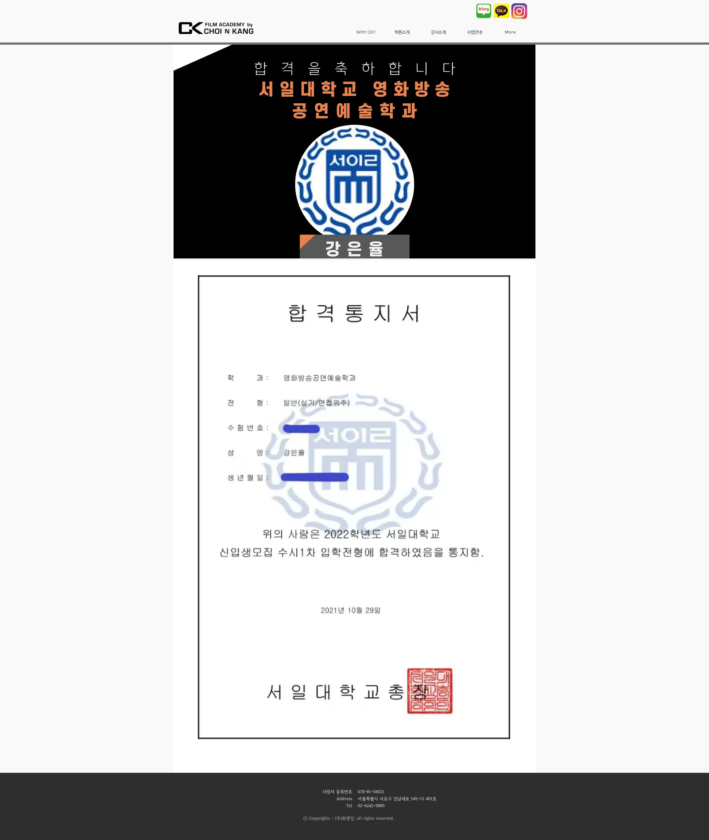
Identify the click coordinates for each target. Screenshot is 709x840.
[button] (366, 32)
